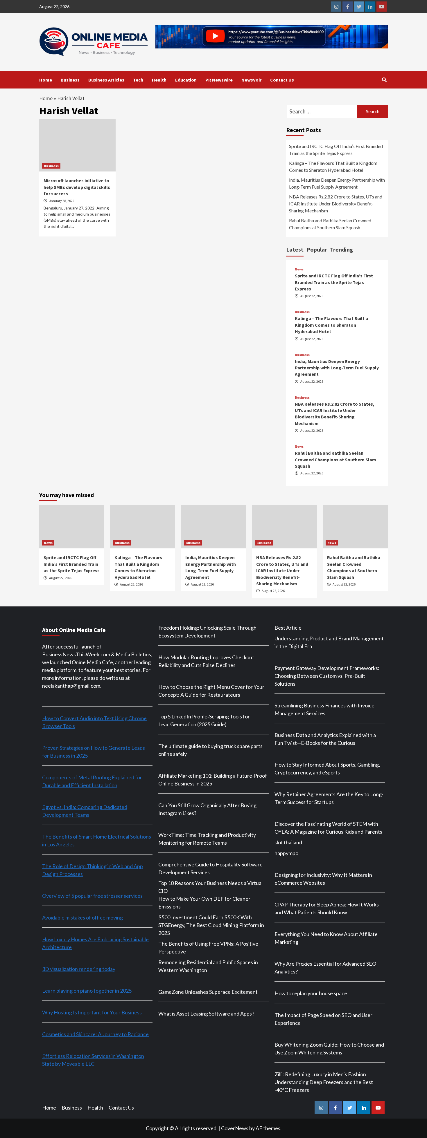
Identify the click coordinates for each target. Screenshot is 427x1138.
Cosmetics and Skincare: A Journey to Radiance (95, 1034)
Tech (138, 80)
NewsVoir (251, 80)
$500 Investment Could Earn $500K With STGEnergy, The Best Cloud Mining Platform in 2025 (211, 925)
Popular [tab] (316, 249)
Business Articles (106, 80)
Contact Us (282, 80)
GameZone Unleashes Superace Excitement (208, 992)
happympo (286, 853)
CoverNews (234, 1128)
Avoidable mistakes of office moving (82, 917)
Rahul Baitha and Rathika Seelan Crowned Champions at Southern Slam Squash (330, 224)
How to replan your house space (310, 993)
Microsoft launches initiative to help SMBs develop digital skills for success (77, 187)
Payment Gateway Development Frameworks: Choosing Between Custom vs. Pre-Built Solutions (326, 676)
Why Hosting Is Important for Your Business (92, 1012)
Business (70, 80)
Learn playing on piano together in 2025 (87, 990)
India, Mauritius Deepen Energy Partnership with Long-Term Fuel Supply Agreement (337, 183)
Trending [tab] (341, 249)
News (299, 269)
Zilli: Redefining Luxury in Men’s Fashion (320, 1074)
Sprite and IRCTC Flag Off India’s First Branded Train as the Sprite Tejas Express (336, 149)
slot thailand (288, 842)
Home (45, 80)
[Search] (384, 79)
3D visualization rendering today (78, 969)
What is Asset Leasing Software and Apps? (206, 1013)
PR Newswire (219, 80)
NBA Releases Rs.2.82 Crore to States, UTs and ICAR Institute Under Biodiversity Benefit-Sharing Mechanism (335, 203)
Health (159, 80)
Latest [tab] (295, 249)
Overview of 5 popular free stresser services (92, 896)
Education (186, 80)
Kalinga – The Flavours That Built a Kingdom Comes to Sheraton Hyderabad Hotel (333, 166)
